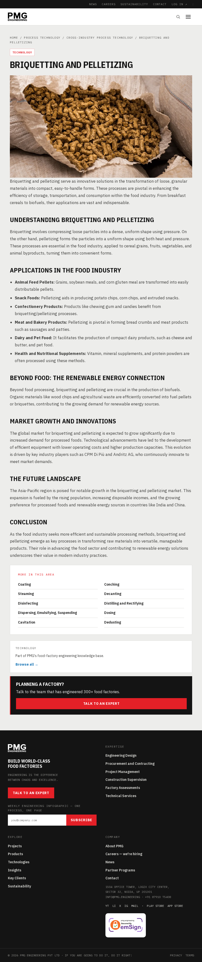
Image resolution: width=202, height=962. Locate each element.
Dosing (109, 612)
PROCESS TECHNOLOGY (42, 37)
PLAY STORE (155, 906)
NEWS (93, 4)
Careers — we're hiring (123, 854)
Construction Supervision (126, 779)
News (109, 862)
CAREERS (109, 4)
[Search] (178, 17)
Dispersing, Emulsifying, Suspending (47, 612)
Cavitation (26, 622)
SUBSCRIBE (81, 820)
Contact (112, 878)
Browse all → (27, 664)
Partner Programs (120, 870)
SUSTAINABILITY (134, 4)
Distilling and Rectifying (123, 603)
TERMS (189, 955)
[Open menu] (190, 17)
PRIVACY (176, 955)
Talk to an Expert (101, 703)
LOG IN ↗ (179, 4)
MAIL (134, 906)
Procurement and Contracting (129, 763)
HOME (14, 37)
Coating (24, 584)
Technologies (18, 862)
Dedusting (112, 622)
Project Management (122, 772)
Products (15, 854)
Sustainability (19, 886)
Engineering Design (120, 755)
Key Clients (17, 878)
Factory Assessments (122, 788)
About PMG (114, 846)
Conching (111, 584)
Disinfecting (28, 603)
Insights (14, 870)
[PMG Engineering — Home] (17, 17)
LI (114, 906)
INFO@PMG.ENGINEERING (122, 897)
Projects (15, 846)
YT (107, 906)
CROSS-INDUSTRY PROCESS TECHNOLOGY (100, 37)
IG (126, 906)
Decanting (112, 594)
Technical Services (120, 796)
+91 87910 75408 (158, 897)
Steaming (26, 594)
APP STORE (175, 906)
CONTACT (160, 4)
